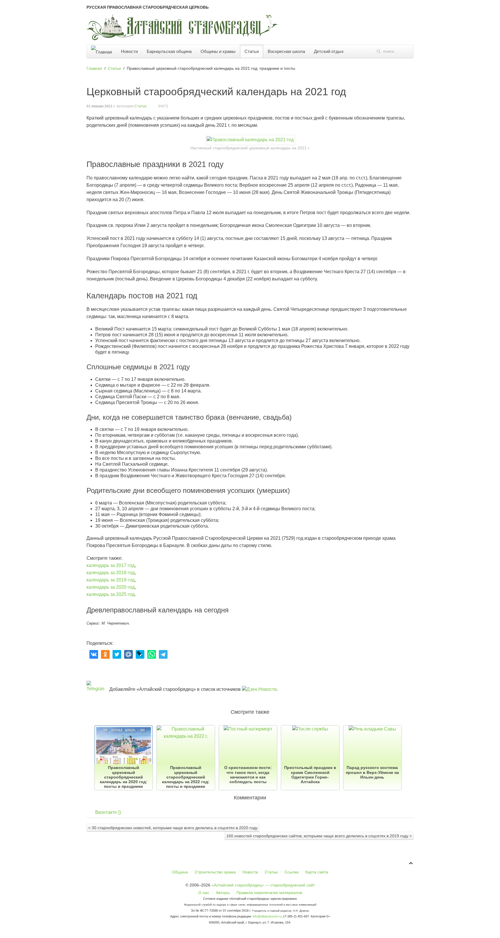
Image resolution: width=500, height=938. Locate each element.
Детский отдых (329, 51)
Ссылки (291, 872)
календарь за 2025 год (111, 594)
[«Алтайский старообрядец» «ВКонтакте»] (493, 194)
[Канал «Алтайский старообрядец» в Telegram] (493, 240)
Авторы (223, 892)
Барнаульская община (169, 51)
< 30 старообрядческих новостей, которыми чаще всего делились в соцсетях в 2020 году (173, 827)
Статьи (252, 51)
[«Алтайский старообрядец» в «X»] (493, 225)
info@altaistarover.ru (267, 916)
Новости (129, 51)
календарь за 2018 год (111, 572)
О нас (203, 892)
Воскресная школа (286, 51)
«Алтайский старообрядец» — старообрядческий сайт (263, 885)
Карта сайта (316, 872)
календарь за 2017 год (111, 565)
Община (180, 872)
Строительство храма (215, 872)
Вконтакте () (108, 812)
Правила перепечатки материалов (269, 892)
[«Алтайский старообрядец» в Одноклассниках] (493, 209)
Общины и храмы (218, 51)
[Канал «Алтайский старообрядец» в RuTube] (493, 271)
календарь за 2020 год (111, 587)
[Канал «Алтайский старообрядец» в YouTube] (493, 255)
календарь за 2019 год (111, 579)
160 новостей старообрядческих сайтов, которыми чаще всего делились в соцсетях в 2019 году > (319, 836)
